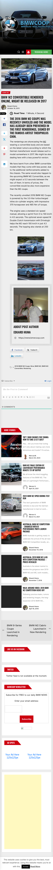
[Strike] (12, 397)
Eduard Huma (12, 106)
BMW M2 (38, 366)
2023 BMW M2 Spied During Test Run (36, 497)
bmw (32, 366)
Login (48, 381)
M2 (44, 141)
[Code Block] (24, 397)
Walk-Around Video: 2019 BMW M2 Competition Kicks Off (36, 589)
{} (30, 397)
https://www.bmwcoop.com (31, 338)
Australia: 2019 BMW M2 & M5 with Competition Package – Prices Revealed (35, 559)
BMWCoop (12, 655)
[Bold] (3, 397)
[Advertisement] (22, 812)
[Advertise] (12, 750)
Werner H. (32, 486)
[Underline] (9, 397)
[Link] (27, 397)
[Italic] (6, 397)
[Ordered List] (15, 397)
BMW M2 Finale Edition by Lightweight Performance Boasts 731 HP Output (34, 468)
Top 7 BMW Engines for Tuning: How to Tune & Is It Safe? (36, 438)
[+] (33, 397)
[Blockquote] (21, 397)
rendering (27, 368)
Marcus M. (32, 456)
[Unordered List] (18, 397)
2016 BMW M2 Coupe (22, 366)
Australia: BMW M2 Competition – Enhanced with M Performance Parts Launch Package (36, 528)
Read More (35, 866)
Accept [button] (25, 867)
